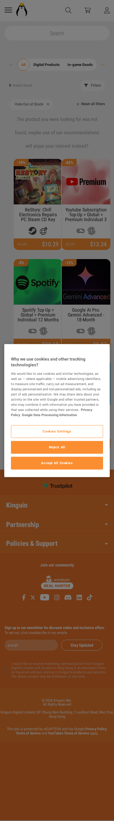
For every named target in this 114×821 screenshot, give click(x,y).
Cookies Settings (57, 431)
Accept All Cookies (57, 463)
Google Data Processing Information (49, 415)
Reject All (57, 447)
